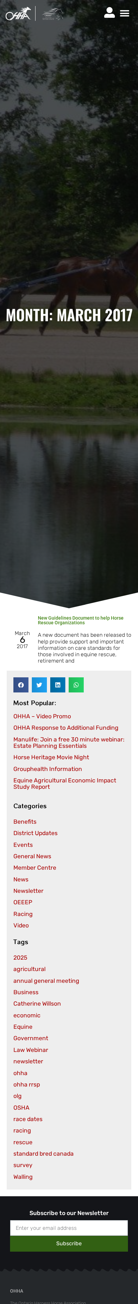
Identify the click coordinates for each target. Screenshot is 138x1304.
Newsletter (28, 890)
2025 (20, 957)
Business (26, 992)
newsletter (28, 1061)
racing (22, 1130)
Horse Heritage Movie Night (51, 757)
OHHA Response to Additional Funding (66, 727)
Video (21, 925)
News (20, 879)
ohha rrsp (26, 1084)
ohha (20, 1073)
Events (23, 844)
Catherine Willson (37, 1003)
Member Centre (34, 867)
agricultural (29, 969)
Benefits (25, 821)
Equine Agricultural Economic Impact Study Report (64, 783)
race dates (28, 1119)
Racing (23, 914)
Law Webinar (30, 1050)
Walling (23, 1176)
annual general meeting (46, 980)
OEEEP (22, 902)
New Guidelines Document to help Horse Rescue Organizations (81, 620)
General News (32, 856)
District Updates (35, 833)
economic (27, 1015)
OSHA (21, 1107)
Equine (22, 1026)
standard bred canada (43, 1153)
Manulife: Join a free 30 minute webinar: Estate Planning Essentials (69, 742)
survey (22, 1165)
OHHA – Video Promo (42, 716)
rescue (22, 1142)
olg (17, 1096)
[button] (124, 13)
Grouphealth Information (47, 769)
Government (30, 1038)
